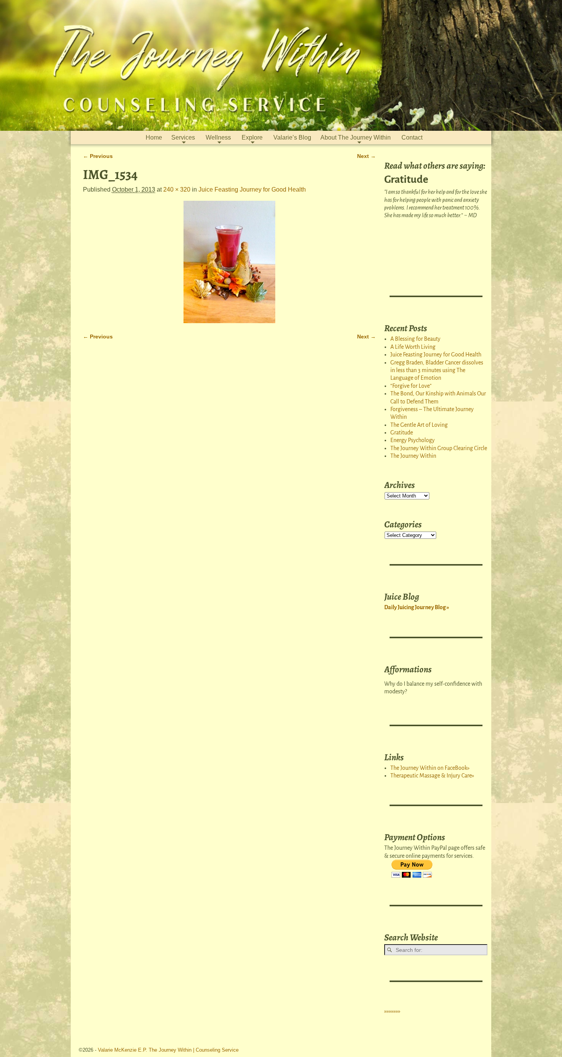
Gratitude (401, 432)
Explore (252, 137)
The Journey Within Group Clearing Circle (438, 448)
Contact (411, 137)
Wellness (218, 137)
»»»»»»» (392, 1011)
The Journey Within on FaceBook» (429, 768)
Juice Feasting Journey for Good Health (252, 189)
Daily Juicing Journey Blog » (416, 607)
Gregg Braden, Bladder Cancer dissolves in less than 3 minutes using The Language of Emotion (436, 370)
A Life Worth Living (412, 347)
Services (183, 137)
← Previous (98, 156)
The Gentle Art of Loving (419, 425)
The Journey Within (413, 456)
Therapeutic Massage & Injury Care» (432, 775)
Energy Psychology (412, 440)
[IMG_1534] (229, 262)
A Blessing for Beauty (415, 339)
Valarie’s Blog (292, 137)
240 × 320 (176, 189)
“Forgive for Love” (411, 386)
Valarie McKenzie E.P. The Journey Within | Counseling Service (168, 1050)
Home (154, 137)
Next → (366, 156)
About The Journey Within (355, 137)
